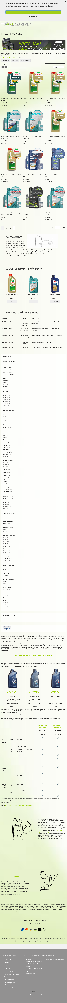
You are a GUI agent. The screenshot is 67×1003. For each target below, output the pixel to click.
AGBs (6, 965)
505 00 (5, 603)
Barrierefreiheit (9, 979)
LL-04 (23, 638)
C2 (4, 418)
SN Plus (5, 435)
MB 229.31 (6, 545)
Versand (6, 962)
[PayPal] (22, 931)
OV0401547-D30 (7, 560)
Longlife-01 (6, 447)
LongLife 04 (15, 60)
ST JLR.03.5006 (7, 524)
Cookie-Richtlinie (48, 6)
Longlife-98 (6, 445)
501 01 (5, 597)
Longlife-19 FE (7, 454)
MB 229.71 (6, 550)
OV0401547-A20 (7, 558)
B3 (4, 415)
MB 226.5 (6, 537)
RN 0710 (5, 583)
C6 (4, 424)
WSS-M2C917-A (7, 489)
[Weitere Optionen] (7, 629)
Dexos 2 (5, 508)
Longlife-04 (6, 449)
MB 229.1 (6, 539)
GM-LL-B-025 (7, 506)
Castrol (5, 384)
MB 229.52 (6, 548)
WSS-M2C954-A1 (8, 493)
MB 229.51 (6, 547)
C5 (4, 422)
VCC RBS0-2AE (7, 589)
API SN (12, 706)
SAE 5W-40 (6, 401)
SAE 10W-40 (6, 405)
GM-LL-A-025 (7, 504)
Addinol (5, 380)
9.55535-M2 (6, 476)
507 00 (5, 606)
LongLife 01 (6, 60)
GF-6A (5, 518)
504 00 (5, 601)
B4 (4, 416)
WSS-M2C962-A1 (8, 498)
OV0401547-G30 (7, 562)
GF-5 (5, 516)
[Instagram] (44, 931)
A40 (4, 568)
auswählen (33, 16)
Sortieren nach (48, 67)
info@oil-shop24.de (31, 973)
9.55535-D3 (6, 472)
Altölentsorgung (9, 971)
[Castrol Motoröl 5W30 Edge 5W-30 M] (12, 283)
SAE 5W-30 (6, 399)
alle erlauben (33, 12)
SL (4, 432)
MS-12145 (6, 464)
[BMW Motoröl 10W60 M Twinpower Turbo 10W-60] (56, 687)
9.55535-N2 (6, 477)
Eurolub (5, 386)
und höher (8, 374)
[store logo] (17, 24)
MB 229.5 (6, 543)
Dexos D (5, 510)
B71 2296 (6, 576)
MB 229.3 (6, 541)
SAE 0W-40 (6, 397)
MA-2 (5, 531)
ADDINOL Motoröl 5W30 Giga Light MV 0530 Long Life (11, 213)
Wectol (5, 388)
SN (4, 434)
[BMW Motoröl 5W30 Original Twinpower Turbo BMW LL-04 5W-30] (34, 687)
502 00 (5, 599)
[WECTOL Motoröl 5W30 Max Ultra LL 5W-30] (33, 50)
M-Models (6, 456)
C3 (4, 420)
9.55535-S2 (6, 479)
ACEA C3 (13, 705)
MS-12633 (6, 466)
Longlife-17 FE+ (7, 453)
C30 (4, 570)
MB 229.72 (6, 552)
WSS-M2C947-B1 (8, 495)
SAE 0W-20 (6, 394)
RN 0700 (5, 581)
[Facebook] (40, 931)
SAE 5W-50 (6, 403)
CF (4, 430)
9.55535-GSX (7, 474)
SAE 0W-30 (6, 396)
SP (4, 439)
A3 (4, 413)
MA (4, 529)
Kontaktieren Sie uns (10, 988)
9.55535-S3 (6, 481)
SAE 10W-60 (6, 407)
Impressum (7, 959)
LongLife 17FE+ (25, 60)
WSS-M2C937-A (7, 491)
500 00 (5, 595)
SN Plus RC (6, 437)
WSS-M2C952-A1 (8, 496)
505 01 (5, 604)
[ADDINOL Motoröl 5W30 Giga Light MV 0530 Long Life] (33, 283)
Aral (4, 382)
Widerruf (7, 968)
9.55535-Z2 (6, 483)
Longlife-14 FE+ (7, 451)
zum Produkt (12, 302)
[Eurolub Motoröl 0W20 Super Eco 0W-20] (55, 283)
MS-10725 (6, 462)
